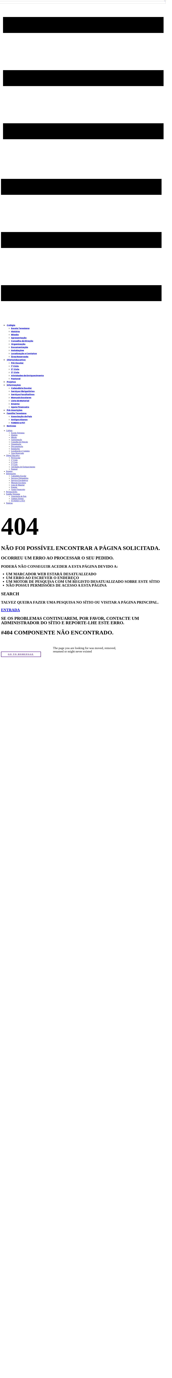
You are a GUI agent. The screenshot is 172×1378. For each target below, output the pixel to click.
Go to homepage (21, 654)
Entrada (10, 610)
